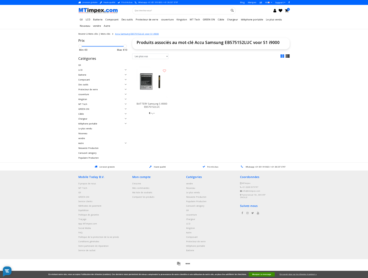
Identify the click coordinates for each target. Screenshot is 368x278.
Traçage (82, 219)
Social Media (84, 228)
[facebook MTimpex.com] (242, 213)
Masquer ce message (261, 274)
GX (81, 19)
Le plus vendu (274, 19)
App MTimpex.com (87, 223)
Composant (111, 19)
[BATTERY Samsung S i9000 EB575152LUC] (152, 82)
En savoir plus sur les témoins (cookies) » (298, 274)
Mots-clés (105, 33)
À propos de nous (87, 183)
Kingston (182, 19)
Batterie (97, 19)
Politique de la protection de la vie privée (98, 237)
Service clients (85, 201)
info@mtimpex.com (251, 191)
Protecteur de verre (147, 19)
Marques (252, 2)
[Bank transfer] (188, 264)
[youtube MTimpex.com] (258, 213)
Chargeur (232, 19)
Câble (221, 19)
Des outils (127, 19)
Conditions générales (88, 241)
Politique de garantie (88, 214)
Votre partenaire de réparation (93, 246)
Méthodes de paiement (89, 205)
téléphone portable (252, 19)
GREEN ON (209, 19)
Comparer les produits (143, 197)
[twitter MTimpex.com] (253, 213)
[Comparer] (261, 2)
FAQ (80, 232)
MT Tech (195, 19)
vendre (97, 25)
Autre (107, 25)
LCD (88, 19)
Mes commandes (140, 188)
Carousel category (195, 205)
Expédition (83, 210)
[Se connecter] (274, 11)
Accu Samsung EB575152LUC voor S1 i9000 (137, 33)
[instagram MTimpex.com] (247, 213)
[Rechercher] (232, 10)
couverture (167, 19)
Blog (242, 2)
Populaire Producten (196, 201)
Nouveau (85, 25)
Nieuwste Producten (196, 197)
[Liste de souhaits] (280, 11)
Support (279, 2)
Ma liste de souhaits (142, 192)
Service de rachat (86, 250)
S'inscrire (136, 183)
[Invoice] (179, 264)
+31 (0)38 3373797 (249, 187)
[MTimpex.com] (98, 10)
